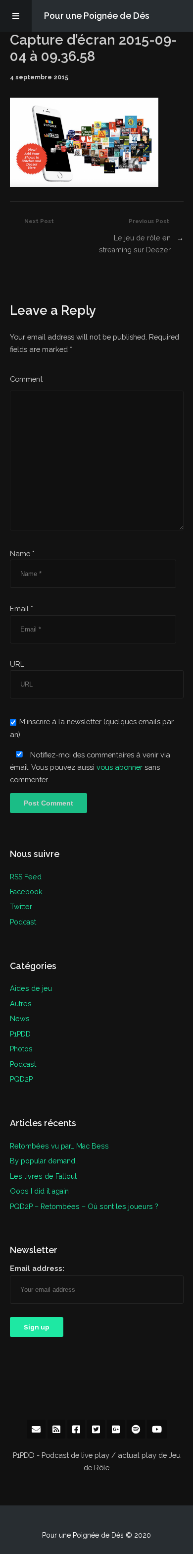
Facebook (26, 891)
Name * (22, 553)
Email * (21, 608)
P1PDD (20, 1034)
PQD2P (21, 1079)
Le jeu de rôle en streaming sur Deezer (135, 243)
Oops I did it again (39, 1191)
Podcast (23, 922)
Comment (26, 379)
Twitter (21, 906)
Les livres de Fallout (43, 1176)
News (20, 1018)
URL (17, 664)
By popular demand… (44, 1160)
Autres (21, 1003)
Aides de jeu (31, 988)
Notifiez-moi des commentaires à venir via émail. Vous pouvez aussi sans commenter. (90, 767)
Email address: (37, 1268)
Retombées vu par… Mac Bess (59, 1146)
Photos (21, 1048)
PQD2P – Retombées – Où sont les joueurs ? (84, 1206)
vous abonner (119, 767)
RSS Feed (26, 876)
